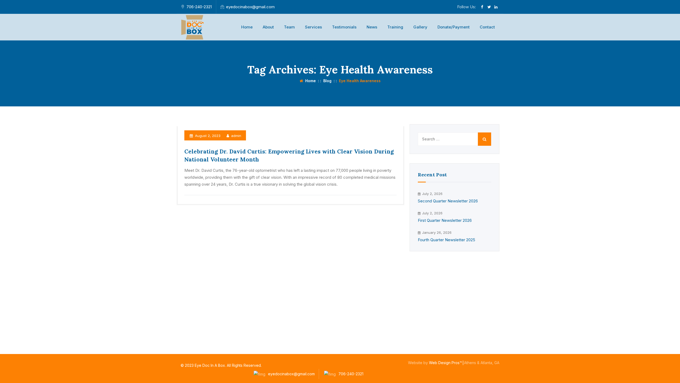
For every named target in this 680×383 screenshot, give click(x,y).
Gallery (420, 27)
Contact (487, 27)
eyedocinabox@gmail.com (250, 6)
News (372, 27)
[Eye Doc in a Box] (193, 27)
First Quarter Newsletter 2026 (445, 220)
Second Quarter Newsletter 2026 (448, 200)
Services (313, 27)
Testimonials (344, 27)
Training (395, 27)
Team (289, 27)
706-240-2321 (199, 6)
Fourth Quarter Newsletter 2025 (446, 239)
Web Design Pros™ (445, 362)
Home (247, 27)
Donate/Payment (453, 27)
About (268, 27)
